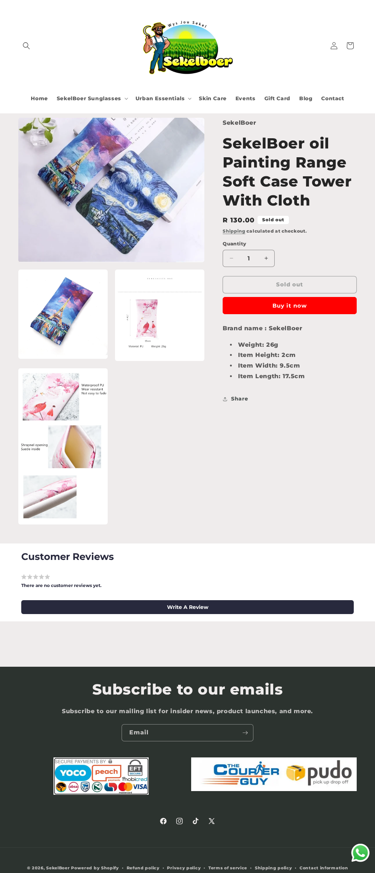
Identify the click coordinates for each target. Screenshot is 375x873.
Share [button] (239, 398)
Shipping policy (273, 867)
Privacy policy (184, 867)
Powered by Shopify (95, 867)
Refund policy (143, 867)
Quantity (234, 244)
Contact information (324, 867)
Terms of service (227, 867)
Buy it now (289, 305)
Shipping (234, 231)
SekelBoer (58, 867)
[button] (26, 46)
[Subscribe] (245, 732)
